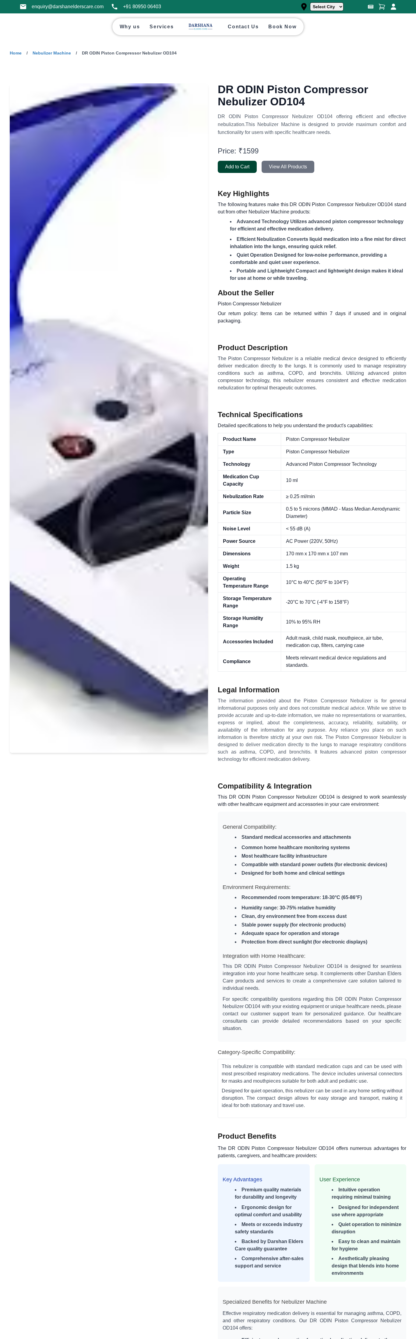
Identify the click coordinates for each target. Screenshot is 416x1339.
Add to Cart (237, 166)
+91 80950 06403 (142, 6)
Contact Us (243, 26)
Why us (130, 26)
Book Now (282, 26)
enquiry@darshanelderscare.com (68, 6)
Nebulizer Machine (52, 53)
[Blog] (370, 6)
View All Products (288, 166)
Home (16, 53)
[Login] (393, 7)
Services (162, 26)
